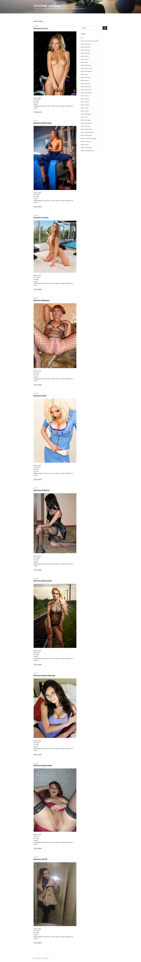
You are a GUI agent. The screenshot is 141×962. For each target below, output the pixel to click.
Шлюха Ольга (40, 28)
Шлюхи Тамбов (85, 99)
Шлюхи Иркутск (85, 56)
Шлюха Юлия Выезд (44, 675)
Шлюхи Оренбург (85, 77)
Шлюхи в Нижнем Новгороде (88, 138)
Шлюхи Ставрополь (86, 89)
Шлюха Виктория (42, 580)
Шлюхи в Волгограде (86, 129)
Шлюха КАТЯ (40, 859)
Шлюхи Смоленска (86, 86)
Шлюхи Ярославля (86, 120)
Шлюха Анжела (41, 490)
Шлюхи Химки (84, 108)
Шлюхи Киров (84, 62)
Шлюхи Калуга (85, 59)
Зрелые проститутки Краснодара (89, 41)
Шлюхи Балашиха (85, 44)
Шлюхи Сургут (85, 95)
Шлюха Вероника (42, 765)
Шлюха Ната (39, 395)
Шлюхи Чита (84, 117)
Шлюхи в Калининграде (87, 132)
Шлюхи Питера (85, 80)
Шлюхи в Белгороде (86, 123)
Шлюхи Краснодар (86, 65)
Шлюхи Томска (85, 102)
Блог (82, 38)
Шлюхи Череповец (86, 114)
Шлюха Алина (40, 217)
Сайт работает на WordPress (41, 958)
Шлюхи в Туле (84, 144)
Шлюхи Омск (84, 74)
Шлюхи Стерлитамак (86, 92)
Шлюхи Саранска (85, 83)
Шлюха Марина (41, 300)
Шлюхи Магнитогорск (86, 68)
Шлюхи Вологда (85, 50)
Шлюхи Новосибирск (86, 71)
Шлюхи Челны (85, 111)
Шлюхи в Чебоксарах (86, 147)
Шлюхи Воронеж (85, 53)
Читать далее (38, 112)
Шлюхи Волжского (86, 47)
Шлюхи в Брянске (85, 126)
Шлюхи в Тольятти (86, 141)
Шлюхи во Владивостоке (87, 150)
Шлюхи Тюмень (85, 105)
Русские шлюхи (47, 6)
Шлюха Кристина (42, 122)
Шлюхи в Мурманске (86, 135)
